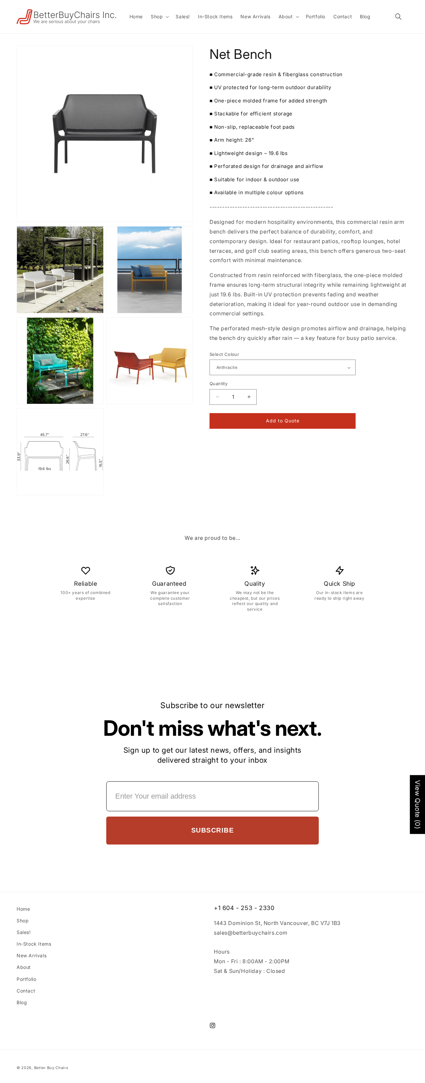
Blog (22, 1002)
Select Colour (224, 354)
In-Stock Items (34, 944)
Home (23, 909)
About (24, 967)
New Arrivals (31, 956)
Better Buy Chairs (51, 1067)
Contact (26, 991)
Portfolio (26, 979)
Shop (23, 920)
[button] (159, 17)
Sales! (24, 932)
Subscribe (212, 830)
